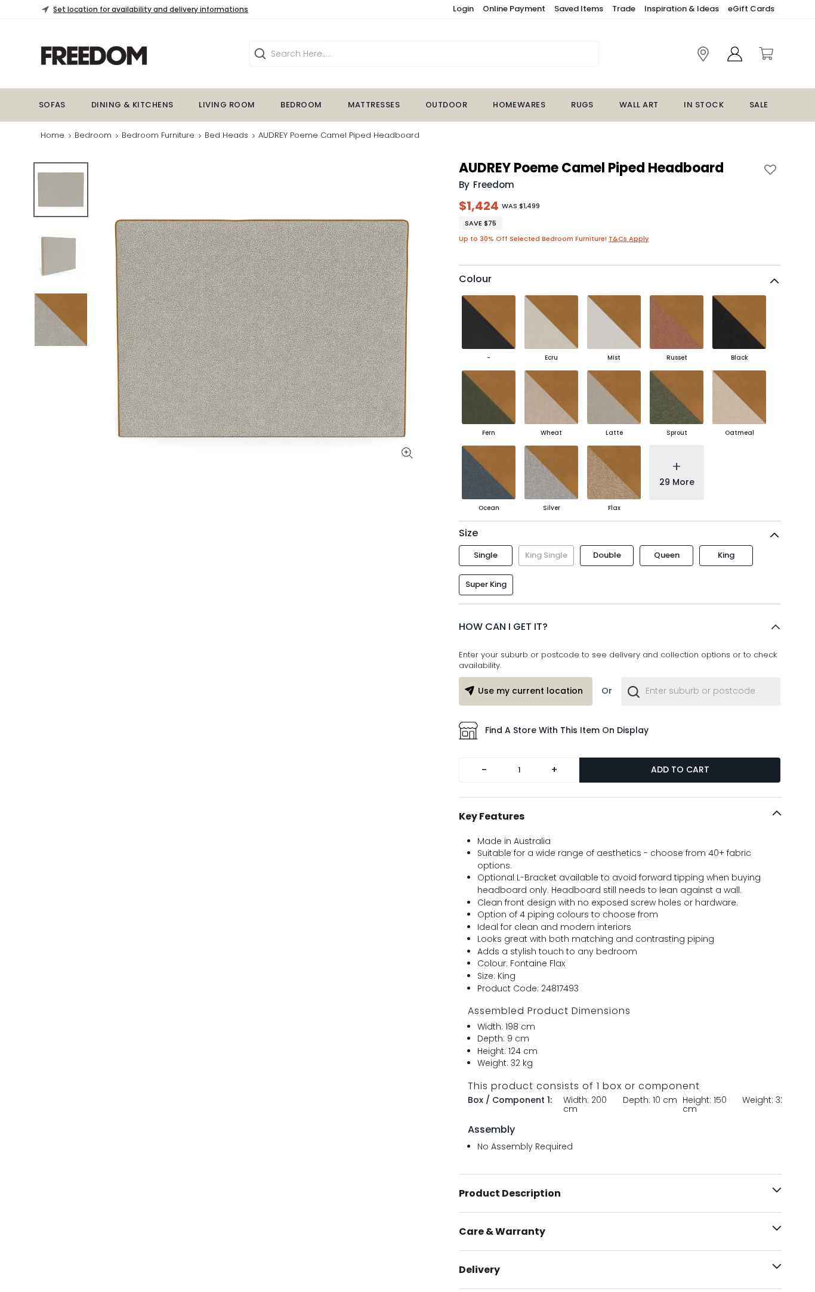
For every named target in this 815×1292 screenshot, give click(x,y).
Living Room (227, 104)
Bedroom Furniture (158, 135)
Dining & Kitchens (132, 104)
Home (52, 135)
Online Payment (514, 8)
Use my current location (530, 713)
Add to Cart (680, 792)
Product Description (510, 1215)
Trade (623, 8)
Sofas (52, 104)
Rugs (582, 104)
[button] (619, 649)
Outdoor (446, 104)
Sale (758, 104)
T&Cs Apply (629, 238)
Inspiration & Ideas (681, 8)
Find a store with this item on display (567, 752)
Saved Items (578, 8)
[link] (703, 54)
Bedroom (301, 104)
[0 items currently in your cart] (765, 54)
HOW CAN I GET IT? (503, 649)
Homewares (519, 104)
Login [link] (463, 8)
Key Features (491, 838)
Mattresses (374, 104)
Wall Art (639, 104)
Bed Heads (226, 135)
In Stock (704, 104)
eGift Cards (751, 8)
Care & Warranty (502, 1253)
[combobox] (700, 713)
